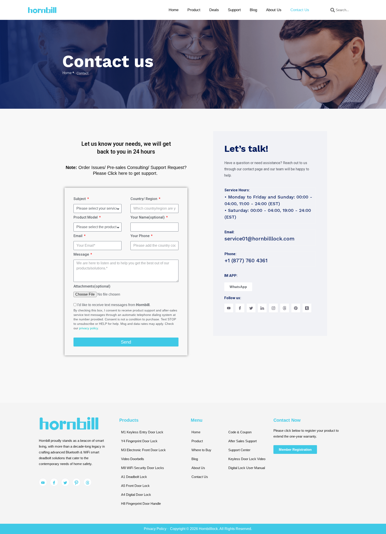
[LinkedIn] (262, 308)
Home (173, 10)
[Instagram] (273, 308)
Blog (253, 10)
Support (234, 10)
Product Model (86, 217)
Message (81, 254)
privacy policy (88, 328)
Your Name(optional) (148, 217)
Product (193, 10)
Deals (214, 10)
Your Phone (140, 236)
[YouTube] (228, 308)
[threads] (284, 308)
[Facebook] (239, 308)
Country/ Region (144, 199)
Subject (80, 199)
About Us (273, 10)
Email (78, 236)
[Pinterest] (295, 308)
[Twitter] (251, 308)
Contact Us (299, 10)
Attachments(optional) (91, 286)
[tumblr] (306, 308)
